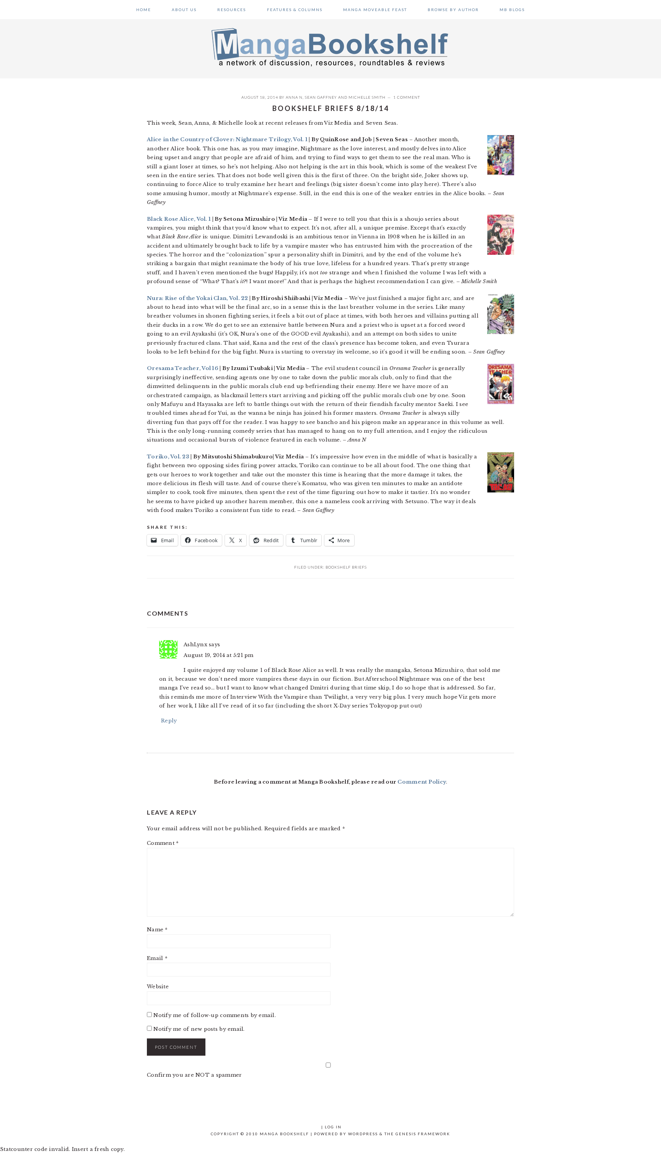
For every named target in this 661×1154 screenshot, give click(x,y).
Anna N (294, 97)
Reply (169, 720)
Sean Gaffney (321, 97)
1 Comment (406, 97)
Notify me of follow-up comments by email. (214, 1015)
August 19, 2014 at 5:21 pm (219, 655)
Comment (163, 843)
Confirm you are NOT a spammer (194, 1075)
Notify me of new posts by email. (198, 1029)
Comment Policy (421, 782)
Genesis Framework (423, 1133)
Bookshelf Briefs (346, 567)
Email (157, 958)
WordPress (363, 1133)
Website (158, 986)
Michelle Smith (367, 97)
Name (157, 929)
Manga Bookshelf (330, 46)
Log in (333, 1127)
